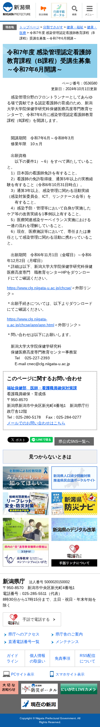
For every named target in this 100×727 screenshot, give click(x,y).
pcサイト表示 (22, 674)
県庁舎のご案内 (69, 634)
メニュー (89, 10)
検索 (74, 10)
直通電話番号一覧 (23, 641)
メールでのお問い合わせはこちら (36, 423)
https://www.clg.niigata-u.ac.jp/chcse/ (39, 288)
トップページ (29, 27)
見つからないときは (50, 456)
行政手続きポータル (59, 10)
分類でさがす (53, 27)
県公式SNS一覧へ (74, 441)
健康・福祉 (75, 27)
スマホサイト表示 (70, 674)
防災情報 (43, 10)
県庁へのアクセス (23, 634)
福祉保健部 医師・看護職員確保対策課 (42, 388)
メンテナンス (67, 641)
